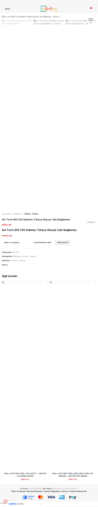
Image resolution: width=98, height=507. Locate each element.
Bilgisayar (18, 214)
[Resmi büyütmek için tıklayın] (7, 13)
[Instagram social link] (49, 2)
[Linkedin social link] (55, 2)
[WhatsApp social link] (21, 265)
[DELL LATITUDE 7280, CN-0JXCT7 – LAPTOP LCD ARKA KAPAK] (25, 376)
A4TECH (91, 222)
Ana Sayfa (6, 214)
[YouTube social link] (52, 2)
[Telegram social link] (24, 265)
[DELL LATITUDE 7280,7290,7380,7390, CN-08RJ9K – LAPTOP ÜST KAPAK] (73, 376)
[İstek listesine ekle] (45, 284)
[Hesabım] (95, 9)
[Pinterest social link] (15, 265)
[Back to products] (91, 214)
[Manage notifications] (6, 501)
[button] (45, 289)
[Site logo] (49, 9)
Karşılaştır (25, 242)
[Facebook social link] (42, 2)
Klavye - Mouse (31, 214)
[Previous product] (88, 214)
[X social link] (45, 2)
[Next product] (94, 214)
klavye (22, 261)
